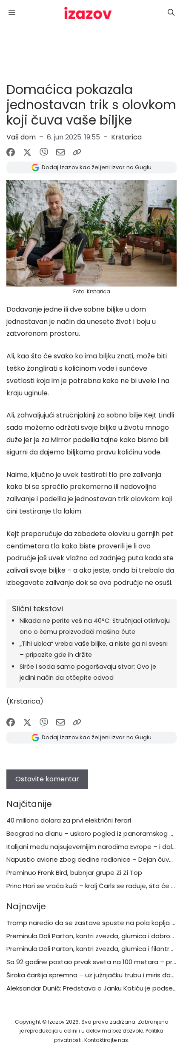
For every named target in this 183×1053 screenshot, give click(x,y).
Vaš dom (21, 137)
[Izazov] (88, 13)
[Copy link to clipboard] (77, 152)
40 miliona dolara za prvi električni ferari (68, 820)
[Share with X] (27, 152)
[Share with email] (60, 152)
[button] (171, 12)
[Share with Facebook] (10, 152)
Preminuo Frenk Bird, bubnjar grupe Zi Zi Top (74, 872)
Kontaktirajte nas (106, 1040)
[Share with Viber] (44, 152)
